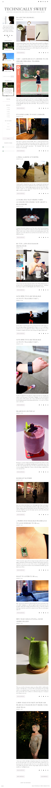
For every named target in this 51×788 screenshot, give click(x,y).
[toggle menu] (3, 1)
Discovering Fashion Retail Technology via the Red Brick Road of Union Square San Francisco (8, 60)
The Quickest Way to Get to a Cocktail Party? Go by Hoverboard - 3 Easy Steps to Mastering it (8, 49)
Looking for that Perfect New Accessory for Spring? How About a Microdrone (31, 202)
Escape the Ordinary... (25, 17)
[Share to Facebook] (41, 52)
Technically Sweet (25, 9)
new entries (20, 776)
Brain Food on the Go (25, 411)
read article (20, 52)
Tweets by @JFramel (6, 101)
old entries (44, 776)
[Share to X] (39, 52)
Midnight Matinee (24, 478)
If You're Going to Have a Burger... (31, 114)
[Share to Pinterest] (43, 52)
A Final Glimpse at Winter (27, 157)
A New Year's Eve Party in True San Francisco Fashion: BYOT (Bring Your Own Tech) (32, 705)
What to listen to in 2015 (27, 576)
